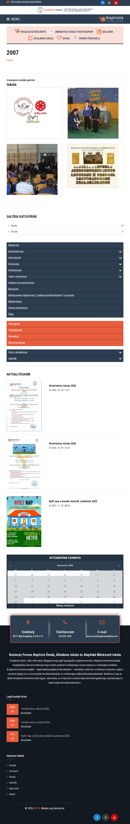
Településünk (15, 330)
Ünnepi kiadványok (18, 308)
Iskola (14, 225)
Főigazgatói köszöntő (33, 31)
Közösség (13, 264)
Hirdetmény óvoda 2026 (62, 443)
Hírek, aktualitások (17, 352)
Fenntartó (13, 771)
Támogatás (14, 323)
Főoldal (12, 765)
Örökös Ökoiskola (89, 38)
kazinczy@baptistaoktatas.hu (102, 636)
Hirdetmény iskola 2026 (62, 385)
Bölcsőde (107, 31)
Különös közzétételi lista (21, 282)
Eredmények (14, 270)
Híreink (12, 777)
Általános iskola (43, 38)
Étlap (11, 314)
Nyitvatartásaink (16, 342)
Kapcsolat (14, 788)
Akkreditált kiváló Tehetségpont (74, 31)
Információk (14, 257)
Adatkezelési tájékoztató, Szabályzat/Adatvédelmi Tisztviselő (41, 295)
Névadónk (13, 336)
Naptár (12, 794)
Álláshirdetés (15, 301)
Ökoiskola (13, 289)
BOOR (37, 808)
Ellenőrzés (13, 245)
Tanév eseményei (17, 276)
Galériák (12, 358)
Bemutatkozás (16, 251)
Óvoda (66, 38)
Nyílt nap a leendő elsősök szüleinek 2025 (73, 501)
